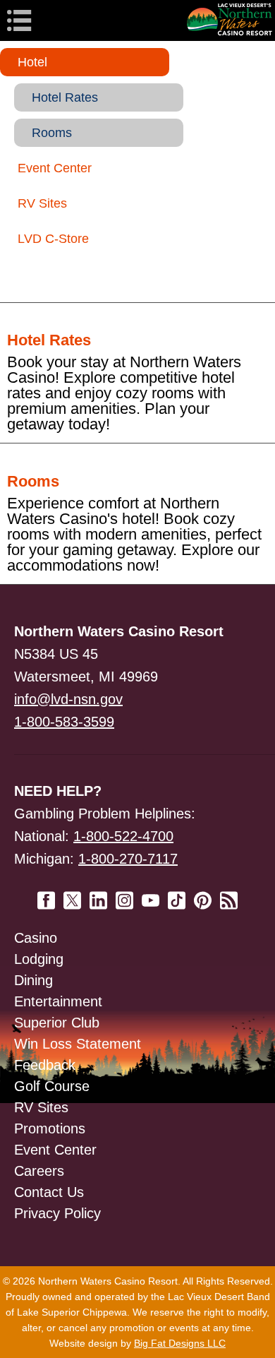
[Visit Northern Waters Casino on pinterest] (203, 895)
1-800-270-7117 (128, 858)
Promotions (49, 1128)
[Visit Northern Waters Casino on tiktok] (176, 895)
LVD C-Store (53, 239)
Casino (35, 938)
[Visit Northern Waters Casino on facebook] (46, 895)
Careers (39, 1171)
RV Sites (42, 203)
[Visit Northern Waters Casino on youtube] (150, 895)
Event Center (55, 168)
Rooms (52, 133)
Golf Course (52, 1086)
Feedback (44, 1065)
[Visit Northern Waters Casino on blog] (229, 895)
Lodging (38, 959)
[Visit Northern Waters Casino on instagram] (124, 895)
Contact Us (49, 1192)
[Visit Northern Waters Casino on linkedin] (98, 895)
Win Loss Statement (77, 1044)
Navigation (42, 20)
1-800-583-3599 (64, 721)
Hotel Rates (65, 97)
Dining (33, 980)
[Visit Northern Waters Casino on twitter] (72, 895)
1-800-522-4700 (123, 836)
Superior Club (56, 1022)
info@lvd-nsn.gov (68, 699)
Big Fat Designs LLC (180, 1343)
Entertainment (58, 1001)
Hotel (32, 62)
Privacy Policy (57, 1213)
